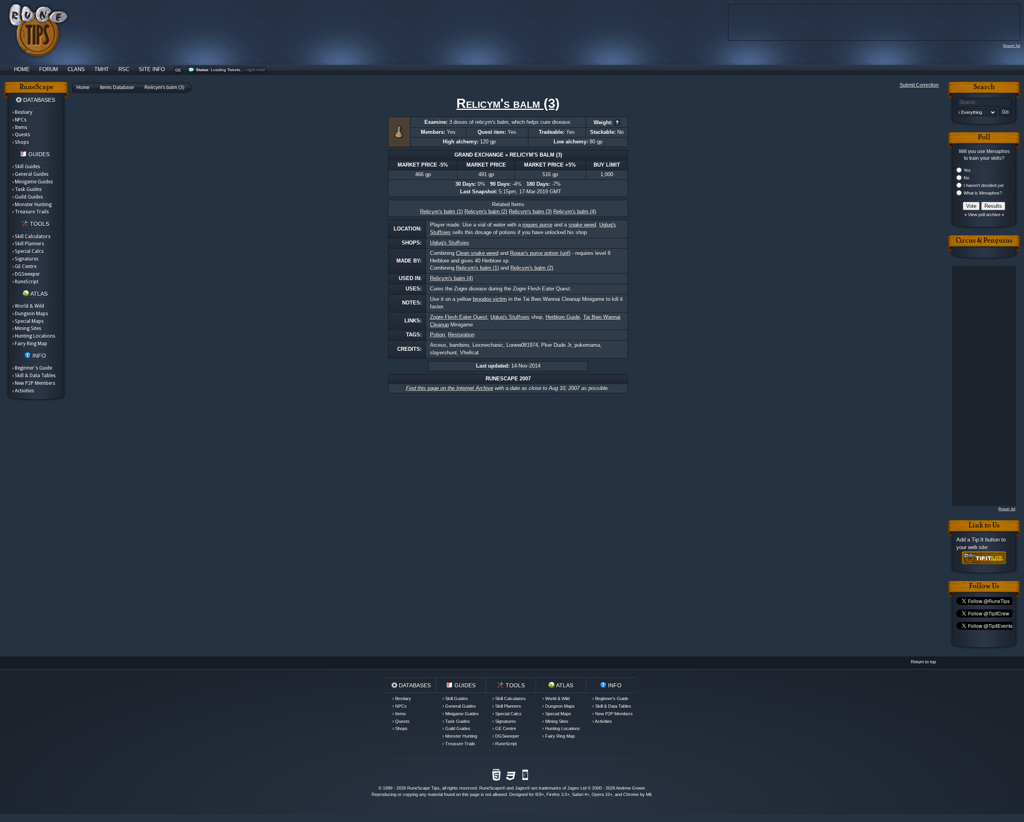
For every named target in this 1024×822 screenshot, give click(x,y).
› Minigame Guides (32, 182)
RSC (123, 69)
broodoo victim (490, 299)
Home (22, 69)
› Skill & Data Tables (34, 375)
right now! (256, 70)
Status (202, 70)
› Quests (21, 134)
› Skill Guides (26, 166)
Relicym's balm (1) (441, 212)
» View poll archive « (984, 214)
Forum (48, 69)
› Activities (23, 391)
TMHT (101, 69)
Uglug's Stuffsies (449, 243)
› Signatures (25, 259)
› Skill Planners (28, 244)
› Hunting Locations (33, 336)
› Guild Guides (27, 197)
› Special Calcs (28, 251)
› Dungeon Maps (30, 313)
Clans (76, 69)
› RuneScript (25, 282)
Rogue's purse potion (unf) (540, 253)
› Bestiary (22, 112)
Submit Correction (919, 85)
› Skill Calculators (31, 236)
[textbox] (984, 102)
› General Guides (30, 174)
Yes (967, 170)
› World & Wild (28, 306)
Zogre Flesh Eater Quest (458, 317)
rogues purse (537, 225)
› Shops (20, 142)
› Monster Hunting (32, 204)
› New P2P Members (33, 383)
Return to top (923, 661)
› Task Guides (27, 189)
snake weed (582, 225)
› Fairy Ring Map (29, 343)
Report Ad (1011, 46)
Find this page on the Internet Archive (449, 388)
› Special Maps (28, 321)
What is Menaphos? (983, 193)
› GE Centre (24, 266)
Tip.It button (986, 540)
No (966, 177)
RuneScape (490, 788)
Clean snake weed (477, 253)
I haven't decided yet (984, 185)
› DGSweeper (26, 274)
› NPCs (19, 120)
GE (178, 70)
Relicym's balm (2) (485, 212)
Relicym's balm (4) (574, 212)
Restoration (461, 335)
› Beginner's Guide (32, 368)
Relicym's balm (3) (530, 212)
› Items (19, 127)
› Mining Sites (26, 328)
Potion (437, 335)
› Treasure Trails (30, 212)
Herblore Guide (563, 317)
